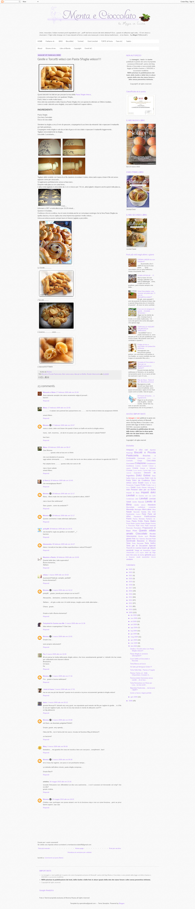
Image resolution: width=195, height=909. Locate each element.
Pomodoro (137, 528)
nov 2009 (134, 618)
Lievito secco (139, 505)
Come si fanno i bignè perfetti (140, 693)
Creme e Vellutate (148, 468)
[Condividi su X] (44, 377)
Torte (128, 543)
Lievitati (143, 498)
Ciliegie (139, 461)
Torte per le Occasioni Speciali (141, 546)
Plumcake (129, 528)
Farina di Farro (150, 483)
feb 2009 (134, 646)
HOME (40, 41)
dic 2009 (134, 615)
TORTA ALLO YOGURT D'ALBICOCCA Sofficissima (146, 329)
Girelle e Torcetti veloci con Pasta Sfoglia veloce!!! (142, 650)
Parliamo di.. (151, 519)
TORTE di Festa (107, 41)
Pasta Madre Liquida (133, 523)
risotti (138, 557)
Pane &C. (119, 41)
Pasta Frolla (137, 521)
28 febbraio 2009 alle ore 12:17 (63, 493)
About (40, 48)
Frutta (148, 485)
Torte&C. (81, 41)
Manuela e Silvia (49, 392)
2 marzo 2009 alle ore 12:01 (62, 636)
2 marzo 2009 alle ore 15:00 (56, 654)
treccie (153, 557)
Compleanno (151, 463)
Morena (46, 425)
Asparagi (129, 453)
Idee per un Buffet (80, 374)
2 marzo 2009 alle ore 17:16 (62, 676)
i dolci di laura (48, 689)
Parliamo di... (50, 41)
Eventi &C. (89, 48)
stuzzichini (145, 557)
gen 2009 (134, 697)
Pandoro (138, 514)
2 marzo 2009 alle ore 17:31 (65, 689)
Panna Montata (139, 519)
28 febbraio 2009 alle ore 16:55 (68, 557)
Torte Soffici (150, 543)
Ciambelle (129, 461)
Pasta (128, 521)
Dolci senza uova (67, 374)
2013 (131, 600)
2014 (131, 597)
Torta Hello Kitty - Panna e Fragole (142, 670)
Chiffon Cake (151, 458)
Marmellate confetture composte (141, 507)
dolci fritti (129, 555)
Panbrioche (130, 514)
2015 (131, 594)
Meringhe (138, 509)
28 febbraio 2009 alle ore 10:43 (61, 480)
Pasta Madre (150, 521)
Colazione (140, 463)
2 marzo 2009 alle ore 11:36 (75, 623)
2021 (131, 575)
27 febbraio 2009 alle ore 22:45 (67, 392)
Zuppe (154, 550)
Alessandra (47, 544)
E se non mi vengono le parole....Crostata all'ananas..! (146, 311)
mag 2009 (134, 637)
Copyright (77, 48)
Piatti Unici (140, 525)
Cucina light (147, 470)
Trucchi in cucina (133, 548)
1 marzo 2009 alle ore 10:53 (58, 575)
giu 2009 (134, 634)
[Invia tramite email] (39, 377)
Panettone (137, 516)
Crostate (129, 470)
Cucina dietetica (137, 470)
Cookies (138, 466)
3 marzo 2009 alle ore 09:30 (62, 759)
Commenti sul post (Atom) (54, 858)
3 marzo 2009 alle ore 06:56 (57, 746)
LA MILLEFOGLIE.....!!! (146, 275)
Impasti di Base (132, 493)
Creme (135, 468)
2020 (131, 578)
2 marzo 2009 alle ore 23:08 (62, 720)
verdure (129, 559)
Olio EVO (152, 512)
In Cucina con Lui (143, 496)
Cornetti (144, 466)
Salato (128, 41)
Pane (144, 514)
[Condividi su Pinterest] (48, 377)
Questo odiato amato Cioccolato (141, 532)
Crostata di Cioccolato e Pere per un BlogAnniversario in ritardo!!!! (146, 365)
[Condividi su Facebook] (46, 377)
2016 (131, 591)
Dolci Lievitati (93, 41)
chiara (45, 575)
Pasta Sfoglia (145, 523)
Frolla (143, 485)
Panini (128, 519)
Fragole (137, 485)
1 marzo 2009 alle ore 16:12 (62, 590)
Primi (135, 531)
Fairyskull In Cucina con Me (53, 623)
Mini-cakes (146, 509)
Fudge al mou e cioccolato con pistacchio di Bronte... (146, 346)
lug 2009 (134, 631)
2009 (131, 612)
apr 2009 (134, 640)
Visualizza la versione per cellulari (79, 852)
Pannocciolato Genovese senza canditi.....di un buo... (141, 679)
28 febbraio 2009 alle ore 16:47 (63, 544)
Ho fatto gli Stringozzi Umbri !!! (141, 667)
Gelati (133, 487)
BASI (61, 41)
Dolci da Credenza (141, 480)
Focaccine (130, 485)
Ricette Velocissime (93, 374)
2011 (131, 606)
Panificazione (150, 516)
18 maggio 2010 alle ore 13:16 (60, 782)
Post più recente (44, 848)
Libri (136, 499)
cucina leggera (139, 552)
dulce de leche (138, 555)
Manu (45, 408)
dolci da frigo (150, 552)
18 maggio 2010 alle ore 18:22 (63, 799)
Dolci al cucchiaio (137, 478)
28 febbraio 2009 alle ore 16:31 (61, 529)
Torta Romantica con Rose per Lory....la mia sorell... (141, 684)
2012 (131, 603)
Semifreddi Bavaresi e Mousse (141, 541)
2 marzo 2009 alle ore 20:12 (58, 702)
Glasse (144, 487)
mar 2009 (134, 643)
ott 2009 (134, 621)
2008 (131, 701)
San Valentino (140, 539)
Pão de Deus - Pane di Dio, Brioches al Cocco (146, 381)
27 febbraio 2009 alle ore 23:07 (63, 425)
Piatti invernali (150, 525)
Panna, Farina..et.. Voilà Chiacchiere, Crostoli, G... (140, 674)
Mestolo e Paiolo (49, 557)
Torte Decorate (137, 543)
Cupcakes (137, 473)
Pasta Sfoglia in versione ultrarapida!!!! (139, 655)
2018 (131, 585)
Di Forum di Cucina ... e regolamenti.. (146, 397)
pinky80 (46, 529)
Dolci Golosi (143, 475)
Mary (45, 746)
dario (45, 702)
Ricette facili (143, 536)
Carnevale (141, 458)
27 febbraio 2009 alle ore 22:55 (59, 408)
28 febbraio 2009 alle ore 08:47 (59, 447)
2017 (131, 588)
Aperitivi (153, 450)
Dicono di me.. (51, 48)
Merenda (130, 509)
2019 (131, 581)
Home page (79, 848)
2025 (131, 569)
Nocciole (136, 512)
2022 (131, 572)
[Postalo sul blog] (42, 377)
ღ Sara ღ (46, 480)
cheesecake (130, 552)
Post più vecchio (115, 848)
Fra (44, 654)
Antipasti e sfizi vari (137, 450)
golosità (148, 555)
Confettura (130, 466)
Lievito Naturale (138, 502)
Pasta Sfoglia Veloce (83, 94)
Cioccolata (151, 460)
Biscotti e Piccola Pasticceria (51, 374)
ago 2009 (134, 627)
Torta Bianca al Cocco (138, 664)
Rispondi (46, 401)
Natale (129, 512)
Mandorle (152, 505)
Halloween (150, 487)
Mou (154, 509)
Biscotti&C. (70, 41)
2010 (131, 609)
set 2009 (134, 624)
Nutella (143, 512)
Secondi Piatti (151, 539)
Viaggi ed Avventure (142, 550)
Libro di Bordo (65, 48)
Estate (140, 483)
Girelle (139, 487)
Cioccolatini (130, 463)
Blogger (121, 903)
